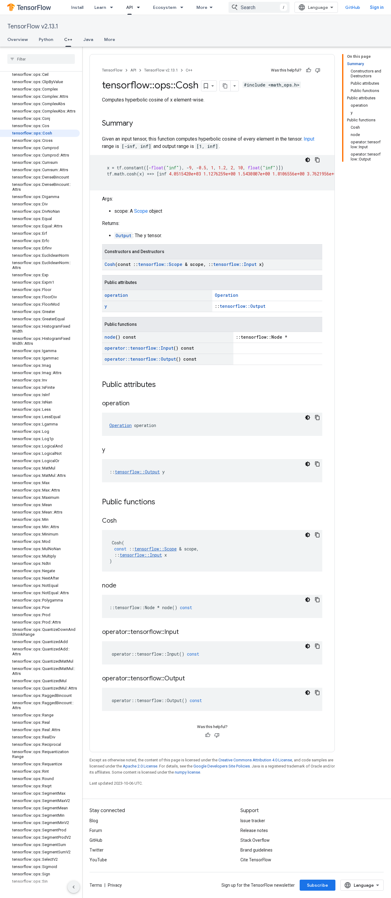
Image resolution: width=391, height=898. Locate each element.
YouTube (98, 859)
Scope (141, 211)
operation (116, 295)
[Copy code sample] (317, 160)
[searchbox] (41, 59)
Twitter (97, 850)
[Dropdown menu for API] (140, 7)
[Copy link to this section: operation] (136, 403)
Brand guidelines (256, 850)
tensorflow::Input (235, 264)
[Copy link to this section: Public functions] (161, 502)
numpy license (187, 772)
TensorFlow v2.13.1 (32, 26)
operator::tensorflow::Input (139, 348)
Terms (96, 885)
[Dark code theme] (307, 160)
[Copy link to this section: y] (111, 450)
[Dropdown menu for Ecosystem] (183, 7)
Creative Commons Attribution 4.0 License (255, 760)
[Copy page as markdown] (225, 86)
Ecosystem (164, 7)
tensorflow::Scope (160, 264)
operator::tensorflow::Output (140, 359)
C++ (68, 39)
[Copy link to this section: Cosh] (123, 521)
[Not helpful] (317, 70)
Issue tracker (252, 820)
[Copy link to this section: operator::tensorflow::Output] (191, 679)
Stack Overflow (255, 840)
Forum (96, 830)
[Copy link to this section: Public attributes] (162, 385)
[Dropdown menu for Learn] (113, 7)
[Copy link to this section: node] (122, 586)
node (109, 337)
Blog (94, 820)
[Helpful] (308, 70)
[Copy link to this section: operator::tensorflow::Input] (185, 632)
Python (46, 39)
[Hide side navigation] (74, 887)
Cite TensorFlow (255, 859)
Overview (17, 39)
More (201, 7)
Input (309, 139)
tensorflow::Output (242, 306)
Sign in (377, 7)
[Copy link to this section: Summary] (139, 123)
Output (123, 235)
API (129, 7)
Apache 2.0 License (140, 766)
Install (77, 7)
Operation (226, 295)
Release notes (254, 830)
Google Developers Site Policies (221, 766)
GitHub (352, 7)
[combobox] (259, 7)
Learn (100, 7)
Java (88, 39)
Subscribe (317, 885)
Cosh (109, 264)
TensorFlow (112, 70)
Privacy (115, 885)
